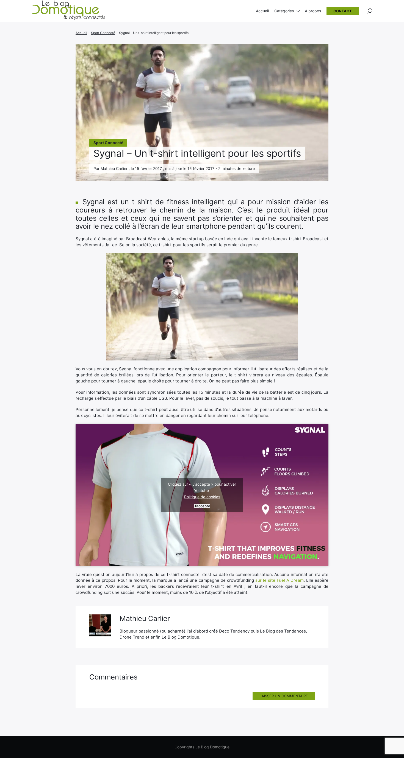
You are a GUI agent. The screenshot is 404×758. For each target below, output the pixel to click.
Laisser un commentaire (283, 696)
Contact (342, 11)
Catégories (284, 11)
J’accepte (202, 506)
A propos (313, 11)
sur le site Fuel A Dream (279, 580)
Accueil (262, 11)
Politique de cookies (202, 496)
